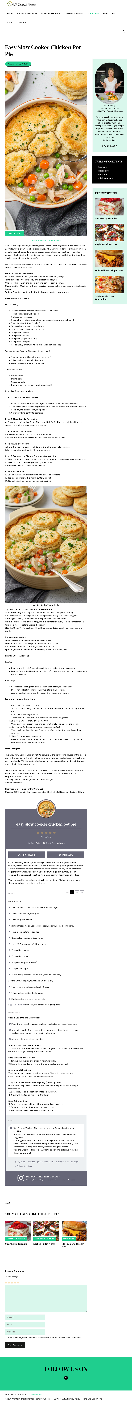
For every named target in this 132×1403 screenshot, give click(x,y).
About (10, 22)
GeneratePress (35, 1394)
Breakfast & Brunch (50, 13)
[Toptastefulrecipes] (21, 4)
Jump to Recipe (39, 240)
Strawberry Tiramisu (16, 1243)
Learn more (109, 146)
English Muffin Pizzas (44, 1243)
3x (82, 892)
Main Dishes (109, 13)
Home (10, 13)
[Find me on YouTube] (66, 1378)
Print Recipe (55, 240)
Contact (22, 22)
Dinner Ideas (93, 13)
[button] (124, 31)
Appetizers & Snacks (27, 13)
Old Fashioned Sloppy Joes (73, 1245)
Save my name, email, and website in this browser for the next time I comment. (44, 1337)
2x (77, 892)
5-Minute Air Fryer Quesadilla (104, 298)
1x (72, 892)
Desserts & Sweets (74, 13)
